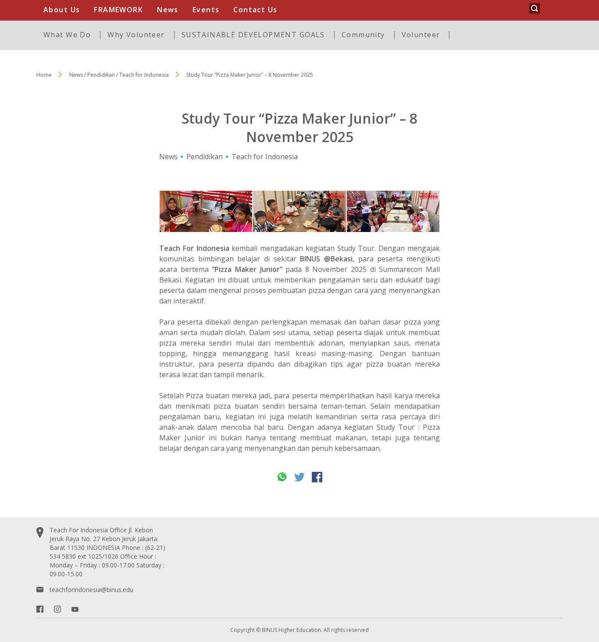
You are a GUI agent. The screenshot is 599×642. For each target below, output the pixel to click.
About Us (61, 9)
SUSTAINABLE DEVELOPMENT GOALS (253, 34)
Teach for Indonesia (265, 156)
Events (206, 9)
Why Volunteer (135, 34)
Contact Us (255, 9)
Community (363, 34)
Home (44, 74)
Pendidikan (204, 156)
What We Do (67, 34)
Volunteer (421, 34)
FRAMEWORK (118, 9)
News (167, 9)
